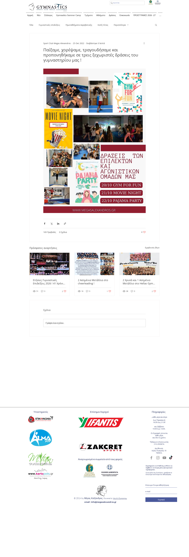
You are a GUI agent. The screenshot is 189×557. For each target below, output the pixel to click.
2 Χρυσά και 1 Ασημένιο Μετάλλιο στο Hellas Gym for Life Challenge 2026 (138, 281)
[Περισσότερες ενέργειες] (144, 43)
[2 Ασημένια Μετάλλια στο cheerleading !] (95, 264)
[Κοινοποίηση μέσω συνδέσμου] (65, 223)
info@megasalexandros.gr (103, 502)
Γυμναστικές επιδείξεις (49, 25)
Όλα (31, 25)
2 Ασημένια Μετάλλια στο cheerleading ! (93, 281)
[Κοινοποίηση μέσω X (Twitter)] (51, 223)
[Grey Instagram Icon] (158, 458)
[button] (156, 25)
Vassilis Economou (120, 498)
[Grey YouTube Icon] (164, 458)
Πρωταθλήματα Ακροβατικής (79, 25)
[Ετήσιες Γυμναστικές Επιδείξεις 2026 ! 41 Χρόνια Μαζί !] (50, 264)
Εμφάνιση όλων (152, 247)
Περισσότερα (120, 25)
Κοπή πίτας (103, 25)
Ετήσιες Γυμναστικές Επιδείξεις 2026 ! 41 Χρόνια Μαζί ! (49, 281)
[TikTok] (171, 458)
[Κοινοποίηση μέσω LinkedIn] (58, 223)
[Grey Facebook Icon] (151, 458)
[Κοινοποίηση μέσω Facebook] (44, 223)
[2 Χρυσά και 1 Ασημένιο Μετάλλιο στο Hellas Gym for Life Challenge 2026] (139, 264)
